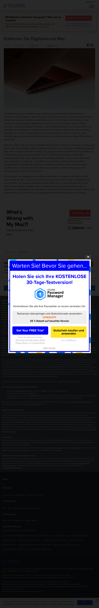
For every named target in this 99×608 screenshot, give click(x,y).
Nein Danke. (49, 348)
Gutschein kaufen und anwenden (68, 331)
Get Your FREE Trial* (30, 330)
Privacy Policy (22, 343)
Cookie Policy (38, 343)
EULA (42, 340)
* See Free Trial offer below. (27, 340)
